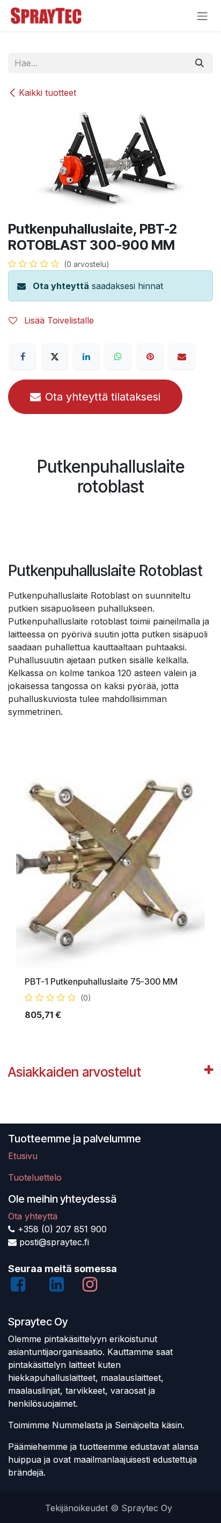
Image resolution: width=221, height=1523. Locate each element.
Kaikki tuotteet (47, 92)
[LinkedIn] (86, 356)
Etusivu (23, 1155)
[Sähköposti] (182, 356)
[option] (110, 904)
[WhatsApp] (118, 356)
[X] (55, 356)
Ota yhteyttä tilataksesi (102, 396)
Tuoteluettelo (35, 1177)
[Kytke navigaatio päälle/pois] (202, 15)
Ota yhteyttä (61, 285)
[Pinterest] (150, 356)
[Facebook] (22, 356)
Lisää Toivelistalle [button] (57, 320)
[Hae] (199, 63)
